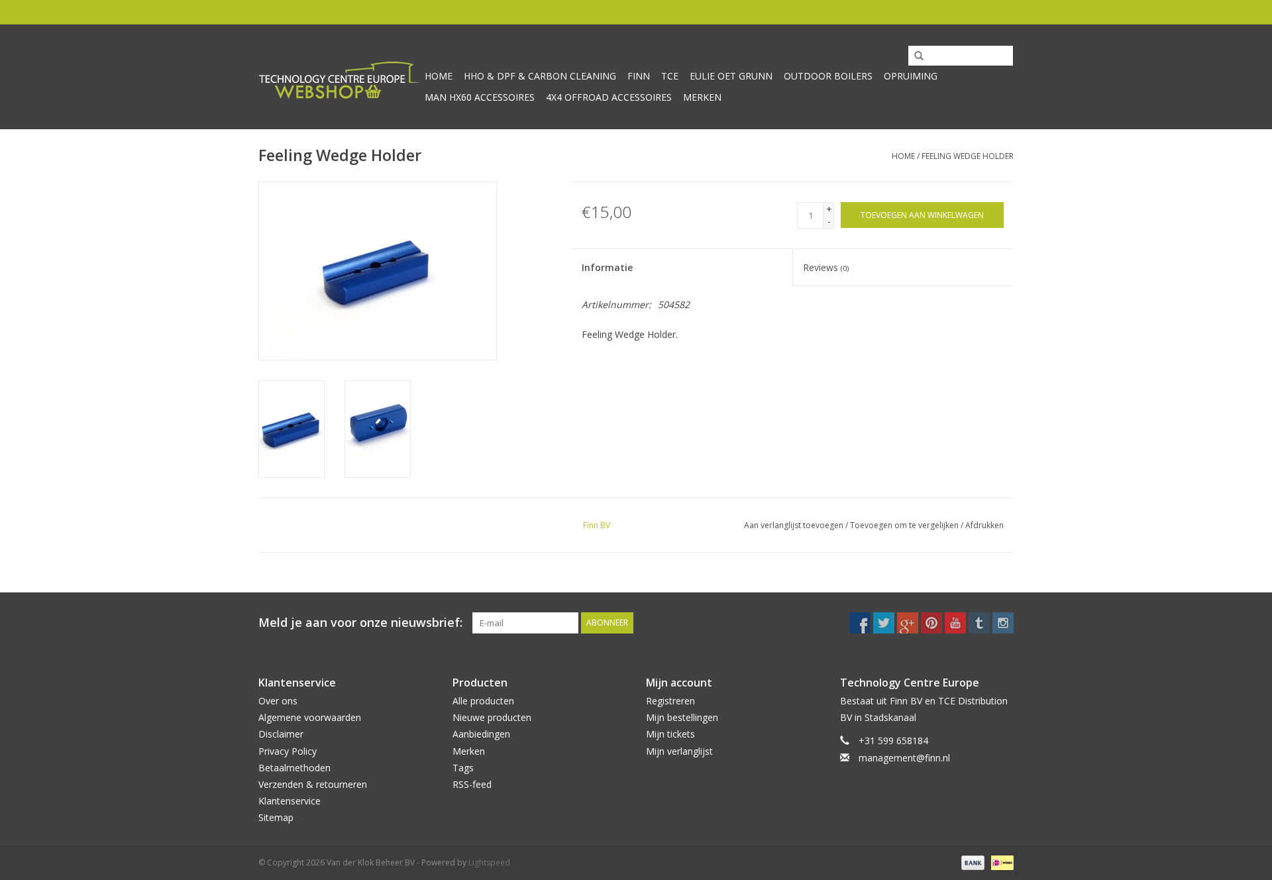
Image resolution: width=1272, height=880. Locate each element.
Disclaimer (280, 734)
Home (438, 76)
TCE (669, 76)
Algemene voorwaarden (309, 717)
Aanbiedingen (481, 734)
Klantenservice (289, 801)
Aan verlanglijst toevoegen (793, 525)
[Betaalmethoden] (971, 862)
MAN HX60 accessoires (480, 97)
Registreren (670, 700)
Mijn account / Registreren (964, 11)
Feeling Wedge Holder (968, 156)
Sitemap (275, 817)
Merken (702, 97)
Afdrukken (984, 525)
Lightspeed (489, 862)
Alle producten (483, 700)
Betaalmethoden (294, 767)
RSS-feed (472, 784)
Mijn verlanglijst (679, 751)
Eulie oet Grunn (731, 76)
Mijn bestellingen (682, 717)
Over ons (277, 700)
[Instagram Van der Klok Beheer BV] (1003, 622)
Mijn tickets (670, 734)
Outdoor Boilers (828, 76)
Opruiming (910, 76)
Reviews (826, 267)
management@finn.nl (904, 757)
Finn (638, 76)
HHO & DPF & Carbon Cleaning (540, 76)
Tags (463, 767)
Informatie (607, 267)
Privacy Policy (287, 751)
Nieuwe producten (491, 717)
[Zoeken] (914, 56)
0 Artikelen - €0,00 (851, 11)
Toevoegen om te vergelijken (905, 525)
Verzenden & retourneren (312, 784)
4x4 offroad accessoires (609, 97)
